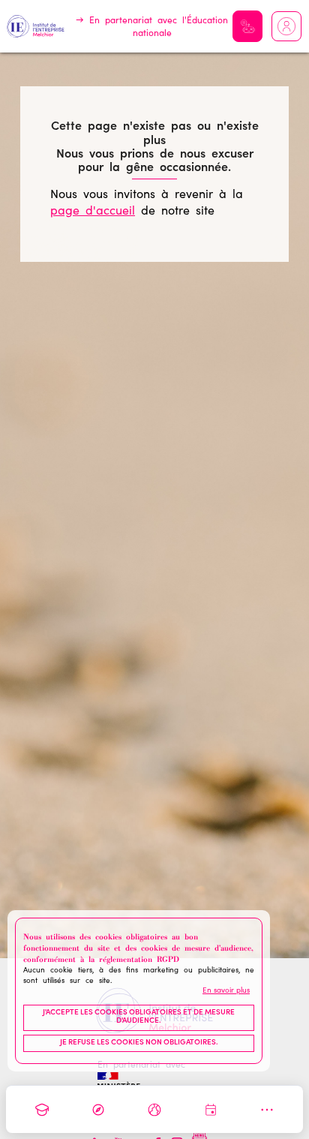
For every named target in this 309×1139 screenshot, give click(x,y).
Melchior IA (247, 26)
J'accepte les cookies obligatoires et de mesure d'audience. (139, 1017)
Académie (42, 1109)
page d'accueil (92, 212)
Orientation (98, 1109)
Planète (154, 1109)
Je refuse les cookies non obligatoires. (139, 1043)
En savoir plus (226, 991)
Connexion (287, 26)
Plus (267, 1109)
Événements (210, 1109)
